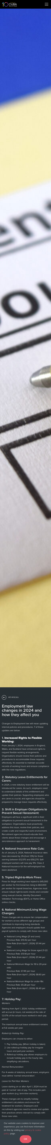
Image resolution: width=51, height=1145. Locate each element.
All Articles (13, 697)
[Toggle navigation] (46, 4)
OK (25, 1139)
